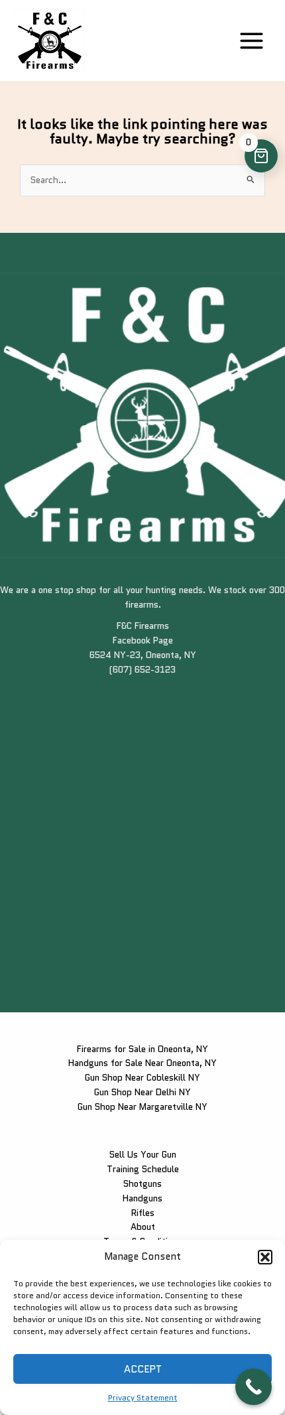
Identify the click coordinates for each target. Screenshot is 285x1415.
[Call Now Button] (253, 1387)
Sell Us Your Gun (142, 1154)
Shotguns (142, 1183)
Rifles (142, 1212)
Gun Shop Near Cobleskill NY (142, 1077)
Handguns (142, 1198)
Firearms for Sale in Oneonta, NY (142, 1048)
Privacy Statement (143, 1397)
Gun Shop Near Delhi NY (142, 1092)
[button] (265, 1257)
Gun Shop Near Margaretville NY (142, 1106)
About (143, 1226)
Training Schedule (143, 1169)
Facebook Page (143, 640)
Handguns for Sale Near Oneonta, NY (142, 1062)
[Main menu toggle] (252, 40)
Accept (143, 1369)
